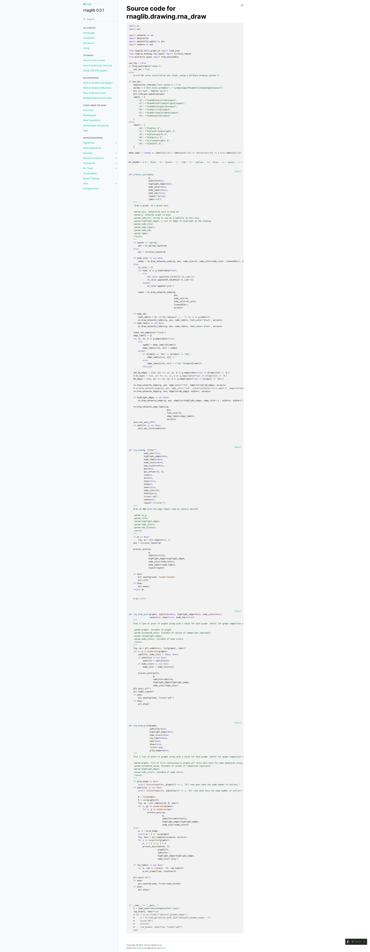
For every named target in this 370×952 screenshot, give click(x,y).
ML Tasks (88, 168)
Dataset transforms (93, 158)
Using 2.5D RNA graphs (95, 70)
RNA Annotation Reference (97, 88)
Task (85, 130)
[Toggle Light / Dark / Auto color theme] (242, 5)
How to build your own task (97, 65)
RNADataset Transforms (96, 125)
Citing (86, 48)
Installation (89, 38)
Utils (85, 183)
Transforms (89, 163)
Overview (88, 110)
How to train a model (94, 60)
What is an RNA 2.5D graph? (98, 82)
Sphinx (140, 948)
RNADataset (89, 115)
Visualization (90, 173)
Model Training (91, 178)
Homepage (88, 32)
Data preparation (92, 148)
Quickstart (88, 43)
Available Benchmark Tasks (97, 98)
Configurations (91, 188)
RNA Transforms (91, 120)
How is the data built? (94, 93)
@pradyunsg (153, 948)
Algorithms (88, 142)
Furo (163, 948)
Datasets (88, 153)
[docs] (237, 171)
